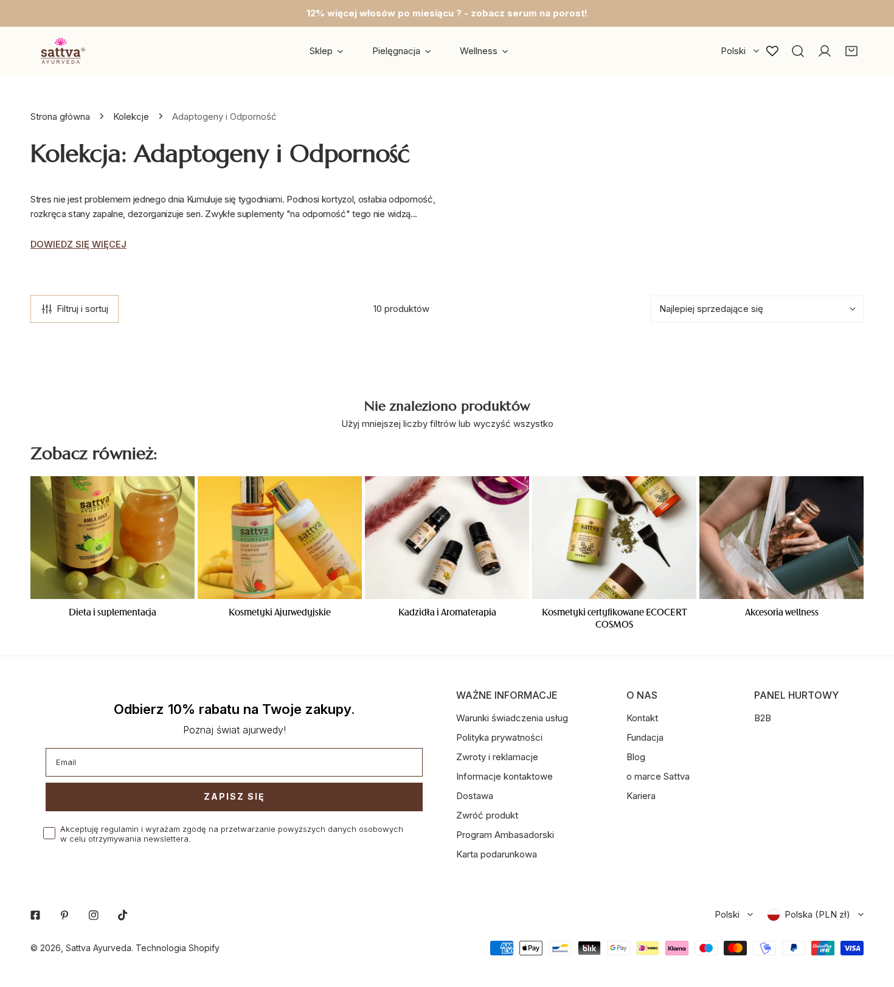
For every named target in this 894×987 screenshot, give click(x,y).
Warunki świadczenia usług (512, 718)
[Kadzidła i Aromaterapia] (447, 538)
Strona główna (60, 116)
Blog (635, 757)
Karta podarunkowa (496, 854)
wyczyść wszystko (513, 423)
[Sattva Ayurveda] (60, 51)
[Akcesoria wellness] (781, 538)
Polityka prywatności (499, 737)
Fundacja (645, 737)
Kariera (641, 796)
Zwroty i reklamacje (497, 757)
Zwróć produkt (487, 815)
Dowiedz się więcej (78, 244)
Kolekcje (131, 116)
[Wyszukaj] (798, 51)
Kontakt (642, 718)
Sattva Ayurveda (98, 948)
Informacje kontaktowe (504, 776)
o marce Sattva (658, 776)
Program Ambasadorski (505, 834)
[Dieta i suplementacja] (112, 538)
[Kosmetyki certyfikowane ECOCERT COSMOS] (614, 538)
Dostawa (474, 796)
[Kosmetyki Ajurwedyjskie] (280, 538)
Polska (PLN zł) (817, 914)
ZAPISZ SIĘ (234, 796)
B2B (762, 718)
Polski (733, 51)
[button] (851, 51)
